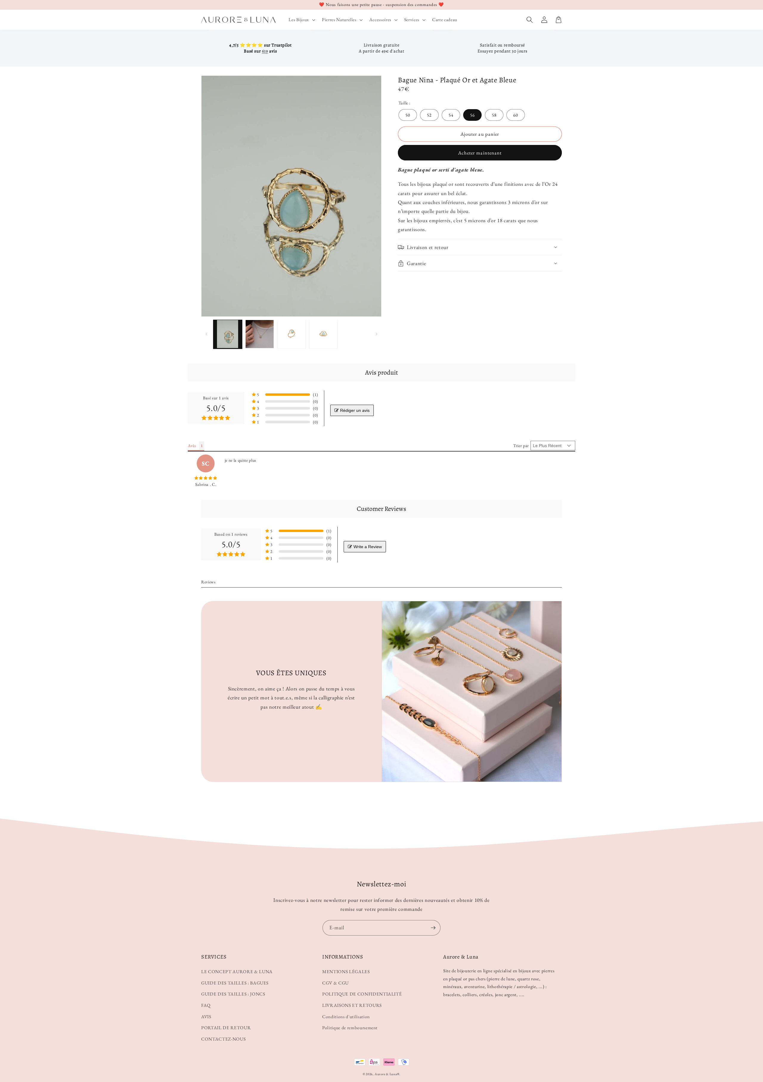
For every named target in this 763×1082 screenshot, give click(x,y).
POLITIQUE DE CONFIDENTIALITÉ (362, 994)
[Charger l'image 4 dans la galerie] (323, 334)
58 (494, 115)
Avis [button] (192, 445)
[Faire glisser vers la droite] (376, 334)
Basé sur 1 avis (216, 398)
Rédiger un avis (355, 410)
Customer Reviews (381, 508)
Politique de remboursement (350, 1027)
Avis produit (381, 372)
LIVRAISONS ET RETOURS (352, 1005)
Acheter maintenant (480, 152)
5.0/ (215, 408)
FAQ (206, 1005)
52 (429, 115)
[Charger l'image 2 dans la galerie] (259, 334)
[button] (301, 20)
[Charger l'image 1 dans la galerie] (227, 334)
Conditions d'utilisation (346, 1016)
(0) (315, 401)
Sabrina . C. (205, 484)
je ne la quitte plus (240, 460)
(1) (315, 394)
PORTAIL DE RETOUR (226, 1027)
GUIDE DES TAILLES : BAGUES (235, 983)
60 (515, 115)
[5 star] (206, 478)
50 (407, 115)
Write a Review (367, 546)
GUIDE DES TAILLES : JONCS (233, 994)
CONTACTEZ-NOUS (223, 1039)
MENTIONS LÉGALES (346, 971)
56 (472, 115)
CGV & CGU (335, 983)
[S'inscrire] (433, 928)
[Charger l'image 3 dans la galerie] (291, 334)
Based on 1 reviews (231, 534)
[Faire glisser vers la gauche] (206, 334)
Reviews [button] (208, 582)
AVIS (206, 1016)
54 (451, 115)
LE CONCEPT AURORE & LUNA (237, 971)
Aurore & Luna (386, 1074)
